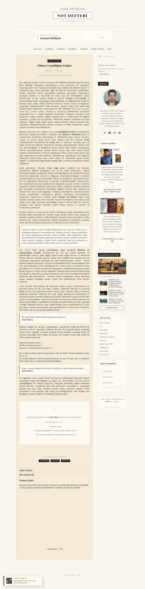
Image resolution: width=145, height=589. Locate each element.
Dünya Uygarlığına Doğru (54, 65)
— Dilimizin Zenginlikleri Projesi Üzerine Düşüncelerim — (55, 431)
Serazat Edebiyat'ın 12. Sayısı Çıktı (112, 240)
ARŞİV (109, 49)
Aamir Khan (103, 330)
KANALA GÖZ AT (112, 307)
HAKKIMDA (72, 49)
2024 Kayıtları (108, 383)
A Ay (100, 326)
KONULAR (49, 49)
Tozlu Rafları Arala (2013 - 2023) (112, 387)
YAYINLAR (61, 49)
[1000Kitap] (114, 133)
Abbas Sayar (103, 333)
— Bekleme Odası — (55, 427)
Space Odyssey (104, 323)
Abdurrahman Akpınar (107, 337)
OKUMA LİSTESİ (97, 49)
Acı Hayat (102, 340)
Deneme (49, 71)
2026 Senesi (107, 371)
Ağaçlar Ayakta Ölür (106, 344)
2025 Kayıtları (108, 377)
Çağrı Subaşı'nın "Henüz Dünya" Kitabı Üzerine (112, 190)
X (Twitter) (44, 460)
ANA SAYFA (37, 49)
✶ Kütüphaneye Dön (54, 549)
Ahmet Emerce (104, 355)
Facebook (55, 460)
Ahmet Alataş (104, 351)
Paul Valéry (59, 71)
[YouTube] (109, 133)
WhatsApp (65, 460)
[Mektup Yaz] (119, 133)
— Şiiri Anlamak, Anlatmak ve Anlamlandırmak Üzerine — (55, 435)
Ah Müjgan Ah (104, 348)
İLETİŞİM (84, 49)
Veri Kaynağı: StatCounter (112, 407)
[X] (104, 133)
